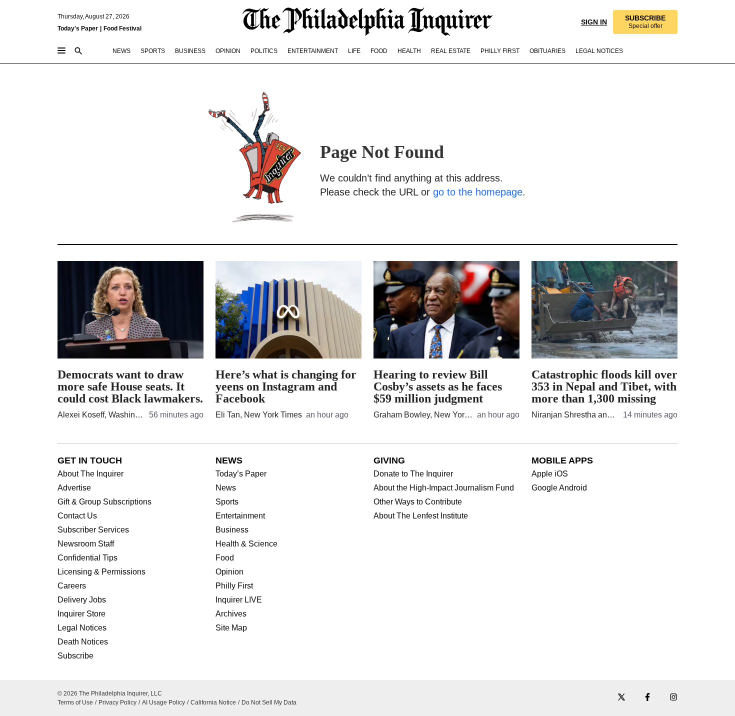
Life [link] (354, 51)
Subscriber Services (93, 530)
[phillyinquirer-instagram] (674, 697)
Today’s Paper (241, 474)
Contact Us (77, 516)
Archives (231, 614)
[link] (645, 22)
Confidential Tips (88, 558)
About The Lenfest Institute (421, 516)
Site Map (231, 628)
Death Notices (83, 642)
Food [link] (379, 51)
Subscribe (76, 656)
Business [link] (190, 51)
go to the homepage (477, 192)
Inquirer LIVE (239, 600)
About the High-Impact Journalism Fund (444, 488)
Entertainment (240, 516)
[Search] (79, 52)
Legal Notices (82, 628)
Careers (72, 586)
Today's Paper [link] (78, 28)
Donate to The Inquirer (413, 474)
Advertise (74, 488)
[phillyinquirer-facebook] (648, 697)
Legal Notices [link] (599, 51)
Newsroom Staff (86, 544)
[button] (645, 22)
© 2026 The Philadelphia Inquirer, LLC (110, 693)
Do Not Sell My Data (269, 702)
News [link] (121, 51)
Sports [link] (152, 51)
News (226, 488)
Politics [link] (264, 51)
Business (232, 530)
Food (225, 558)
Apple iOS (550, 474)
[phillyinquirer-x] (622, 697)
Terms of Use (75, 702)
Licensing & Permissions (102, 572)
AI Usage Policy (163, 702)
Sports (227, 502)
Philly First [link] (500, 51)
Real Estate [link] (450, 51)
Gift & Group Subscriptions (105, 502)
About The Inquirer (91, 474)
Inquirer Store (82, 614)
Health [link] (409, 51)
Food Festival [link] (123, 28)
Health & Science (247, 544)
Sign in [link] (593, 22)
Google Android (559, 488)
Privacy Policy (117, 702)
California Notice (213, 702)
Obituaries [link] (548, 51)
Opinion (230, 572)
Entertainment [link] (313, 51)
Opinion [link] (228, 51)
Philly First (234, 586)
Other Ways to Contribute (418, 502)
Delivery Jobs (82, 600)
